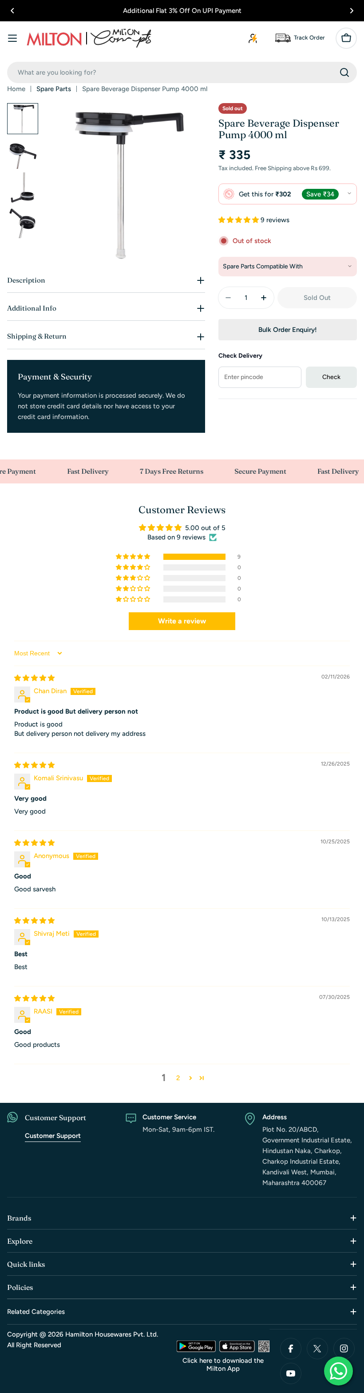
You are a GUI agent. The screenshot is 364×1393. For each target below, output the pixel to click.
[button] (12, 10)
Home (16, 89)
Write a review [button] (182, 621)
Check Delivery (240, 355)
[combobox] (182, 72)
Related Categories (36, 1312)
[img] (34, 678)
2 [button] (178, 1078)
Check (331, 377)
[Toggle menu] (12, 38)
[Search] (344, 72)
